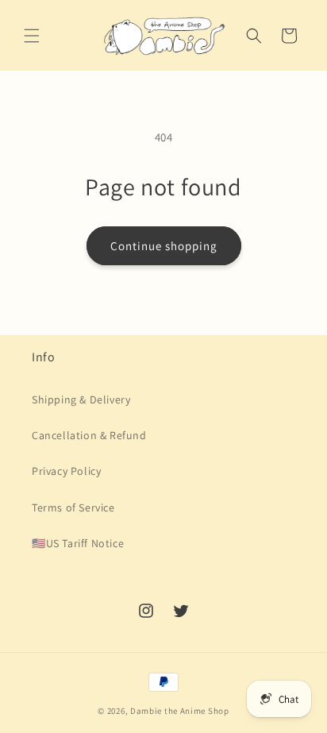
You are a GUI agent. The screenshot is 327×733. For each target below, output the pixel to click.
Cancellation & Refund (89, 435)
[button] (31, 35)
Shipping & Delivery (81, 399)
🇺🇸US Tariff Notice (78, 543)
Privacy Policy (66, 471)
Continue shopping (163, 245)
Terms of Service (73, 507)
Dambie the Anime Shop (179, 710)
